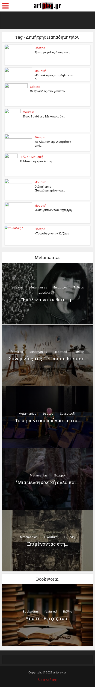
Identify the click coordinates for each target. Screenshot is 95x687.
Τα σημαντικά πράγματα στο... (47, 420)
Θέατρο (40, 48)
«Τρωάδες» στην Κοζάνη (52, 233)
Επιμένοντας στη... (47, 544)
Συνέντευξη (47, 293)
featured (17, 287)
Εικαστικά (60, 287)
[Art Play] (47, 5)
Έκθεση (79, 287)
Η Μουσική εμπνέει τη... (37, 161)
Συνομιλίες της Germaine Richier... (47, 359)
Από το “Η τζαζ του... (47, 618)
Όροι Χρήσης (47, 680)
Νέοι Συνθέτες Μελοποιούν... (44, 116)
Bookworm (30, 611)
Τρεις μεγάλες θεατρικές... (53, 52)
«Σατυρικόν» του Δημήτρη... (54, 210)
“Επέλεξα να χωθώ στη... (47, 299)
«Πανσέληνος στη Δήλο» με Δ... (54, 77)
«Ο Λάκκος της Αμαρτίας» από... (53, 144)
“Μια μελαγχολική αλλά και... (47, 482)
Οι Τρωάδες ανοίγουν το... (48, 91)
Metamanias (38, 287)
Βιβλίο (24, 157)
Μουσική (40, 71)
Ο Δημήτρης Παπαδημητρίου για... (50, 188)
